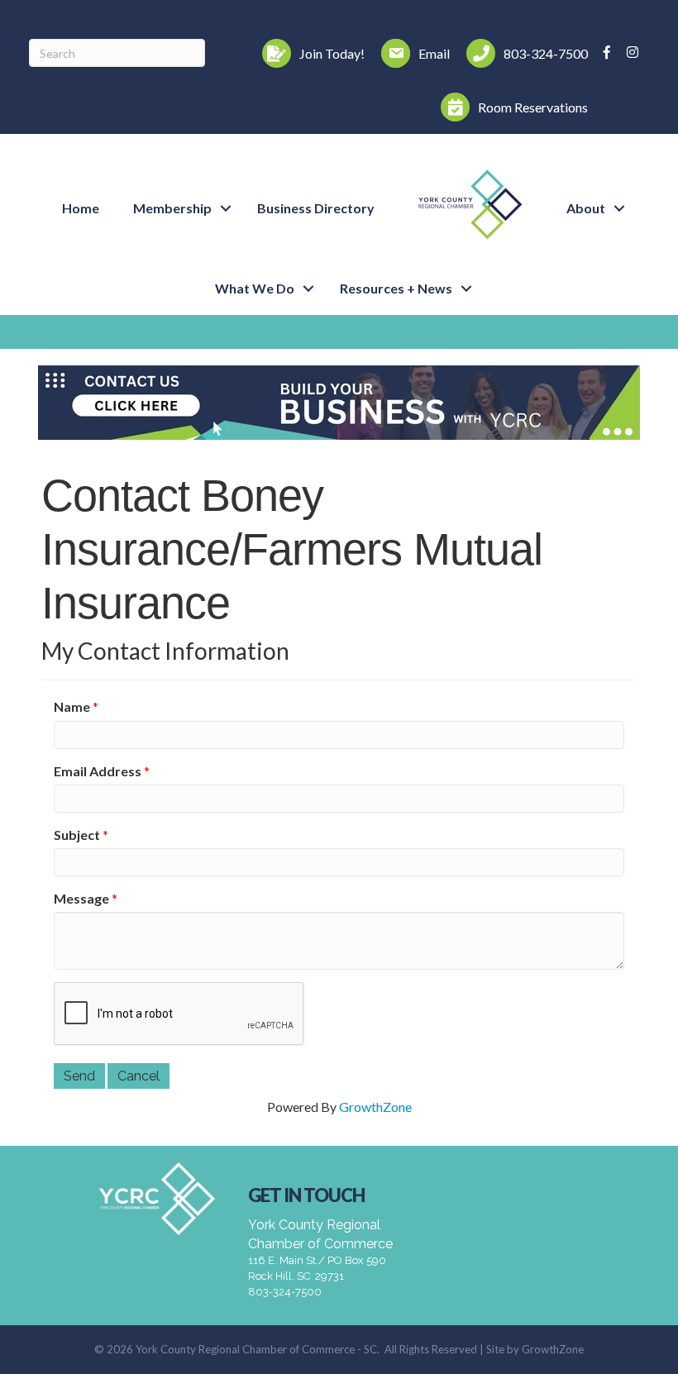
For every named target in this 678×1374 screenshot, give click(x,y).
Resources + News (396, 288)
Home (80, 208)
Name (72, 706)
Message (81, 898)
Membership (172, 208)
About (585, 208)
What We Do (254, 288)
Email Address (97, 771)
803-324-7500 (285, 1292)
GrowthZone (375, 1106)
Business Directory (316, 208)
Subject (77, 834)
